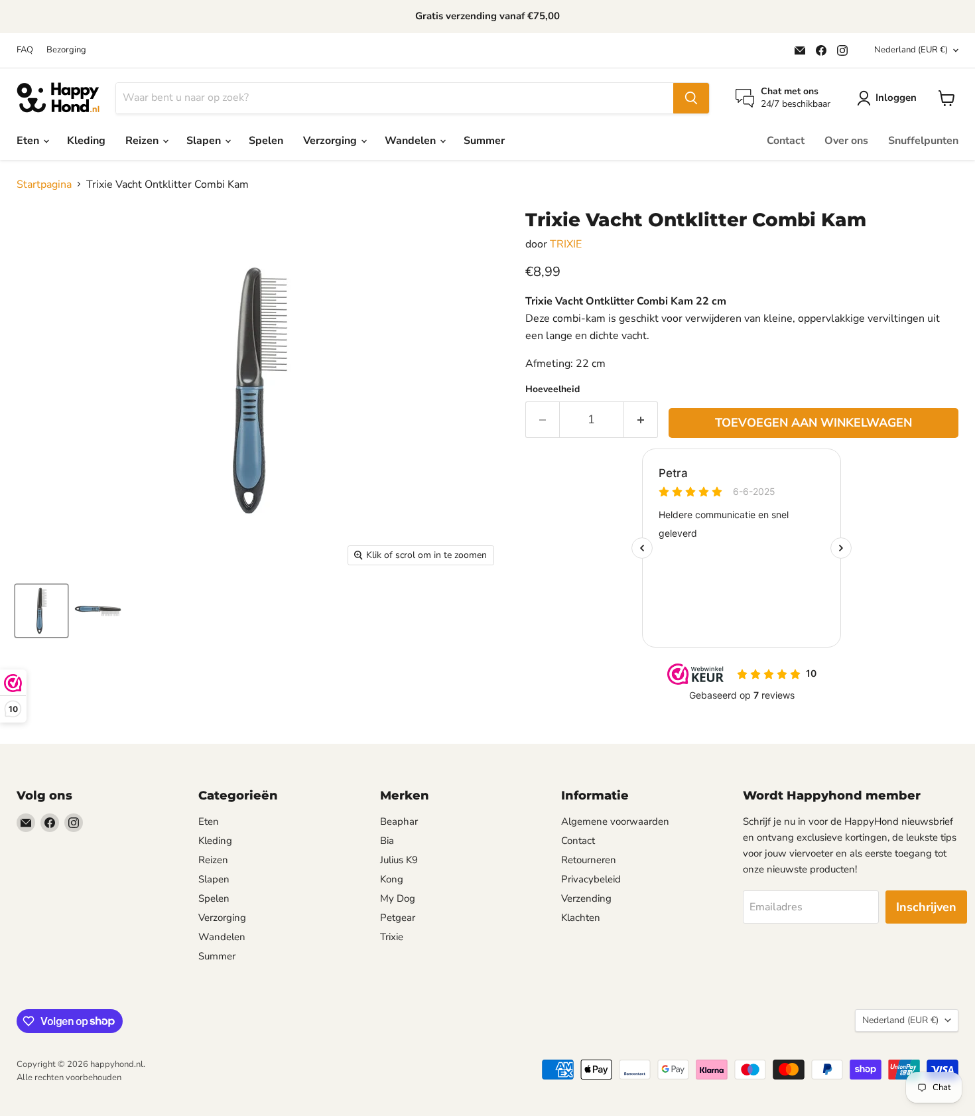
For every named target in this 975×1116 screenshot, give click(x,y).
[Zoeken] (691, 98)
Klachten (580, 917)
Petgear (397, 917)
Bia (387, 840)
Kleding (86, 140)
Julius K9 (399, 860)
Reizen (143, 140)
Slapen (205, 140)
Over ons (846, 140)
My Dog (397, 898)
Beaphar (399, 821)
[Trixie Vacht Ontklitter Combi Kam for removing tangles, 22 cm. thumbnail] (41, 611)
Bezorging (66, 50)
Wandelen (411, 140)
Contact (786, 140)
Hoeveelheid (552, 389)
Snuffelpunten (923, 140)
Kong (391, 879)
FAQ (25, 50)
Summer (484, 140)
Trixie (391, 936)
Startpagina (44, 184)
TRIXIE (566, 244)
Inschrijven (926, 907)
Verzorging (331, 140)
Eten (29, 140)
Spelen (266, 140)
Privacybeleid (591, 879)
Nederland (911, 50)
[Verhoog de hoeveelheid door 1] (641, 419)
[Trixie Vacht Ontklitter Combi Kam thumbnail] (98, 611)
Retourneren (588, 860)
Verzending (586, 898)
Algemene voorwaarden (615, 821)
